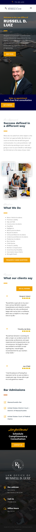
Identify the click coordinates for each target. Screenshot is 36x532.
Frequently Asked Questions (17, 260)
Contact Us (18, 445)
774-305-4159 (19, 2)
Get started (7, 105)
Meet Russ (9, 54)
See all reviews (24, 289)
